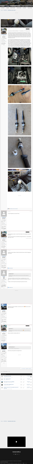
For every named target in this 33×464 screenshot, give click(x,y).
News (3, 6)
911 (4, 316)
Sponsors (1, 463)
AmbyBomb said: (11, 273)
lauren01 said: (10, 328)
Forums (8, 6)
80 (4, 40)
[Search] (32, 6)
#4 (31, 250)
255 (4, 281)
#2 (31, 211)
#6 (31, 304)
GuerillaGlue (5, 385)
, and (13, 208)
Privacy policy (16, 463)
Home (20, 463)
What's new (14, 6)
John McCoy (28, 387)
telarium (29, 382)
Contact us (4, 463)
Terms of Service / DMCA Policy (10, 463)
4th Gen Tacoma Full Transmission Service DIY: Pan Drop (11, 388)
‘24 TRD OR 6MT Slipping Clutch (9, 384)
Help (18, 463)
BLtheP (4, 276)
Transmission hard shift (7, 376)
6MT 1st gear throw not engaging (9, 381)
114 (4, 223)
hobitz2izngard (5, 382)
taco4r (4, 379)
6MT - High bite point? (7, 378)
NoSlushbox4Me (4, 26)
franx (29, 376)
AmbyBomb (4, 217)
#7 (31, 325)
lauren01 (3, 310)
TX (4, 42)
